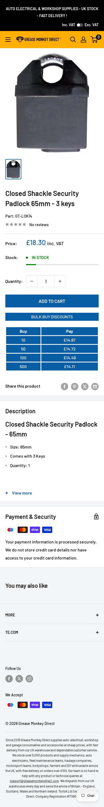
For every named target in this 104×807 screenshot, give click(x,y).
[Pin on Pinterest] (74, 386)
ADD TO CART (52, 301)
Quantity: (14, 281)
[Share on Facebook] (64, 386)
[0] (94, 39)
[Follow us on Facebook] (9, 678)
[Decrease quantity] (31, 281)
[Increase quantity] (60, 281)
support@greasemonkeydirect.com (34, 781)
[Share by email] (95, 386)
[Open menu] (8, 39)
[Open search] (73, 40)
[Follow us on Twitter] (19, 678)
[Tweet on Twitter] (85, 386)
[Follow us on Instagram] (29, 678)
